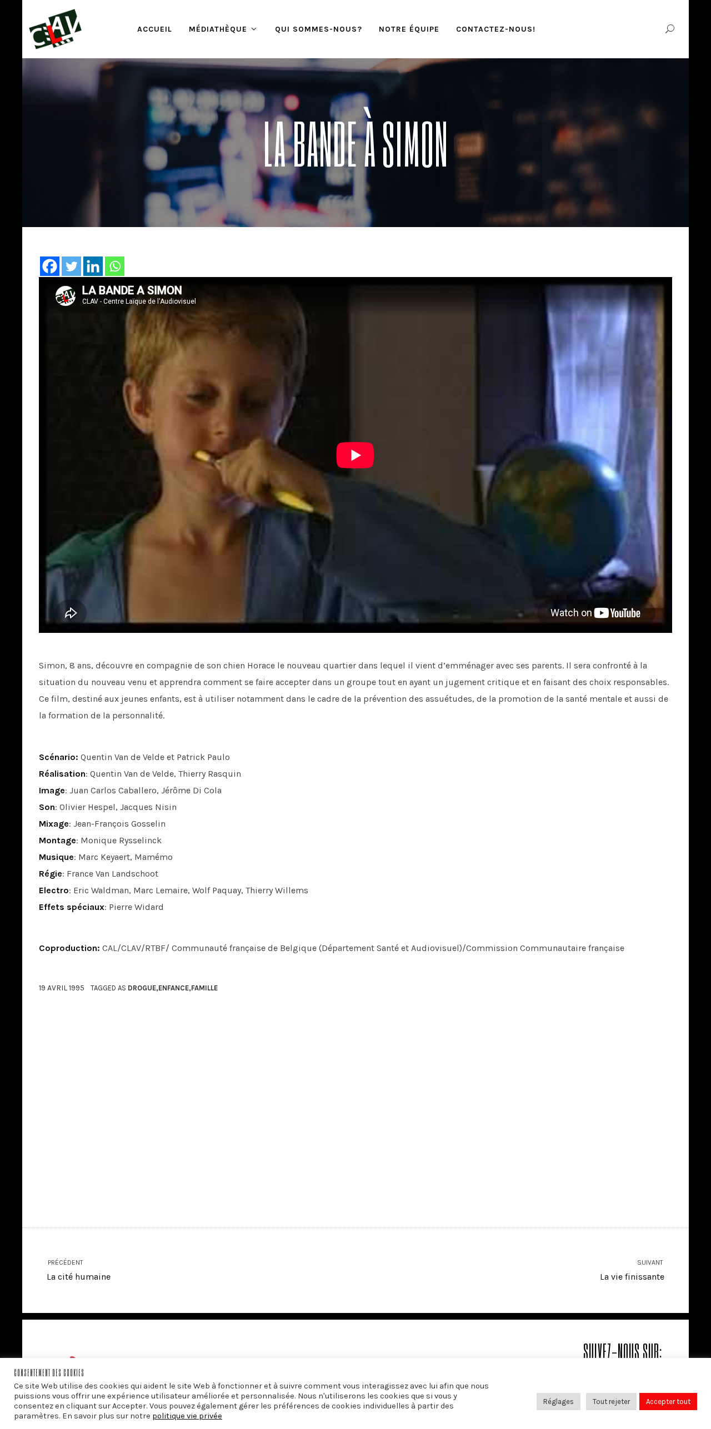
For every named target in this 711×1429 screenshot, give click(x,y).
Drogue (142, 988)
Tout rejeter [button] (611, 1401)
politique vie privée (187, 1416)
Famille (204, 988)
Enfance (173, 988)
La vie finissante (632, 1270)
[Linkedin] (93, 266)
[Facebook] (49, 266)
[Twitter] (71, 266)
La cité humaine (79, 1270)
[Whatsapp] (114, 266)
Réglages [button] (558, 1401)
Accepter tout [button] (668, 1401)
